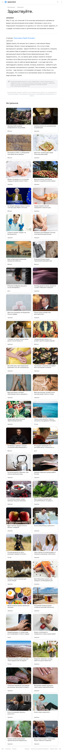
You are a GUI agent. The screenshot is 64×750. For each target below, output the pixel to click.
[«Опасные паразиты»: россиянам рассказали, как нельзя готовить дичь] (18, 679)
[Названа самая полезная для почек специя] (18, 573)
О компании (8, 748)
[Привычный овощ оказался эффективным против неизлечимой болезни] (18, 413)
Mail (3, 748)
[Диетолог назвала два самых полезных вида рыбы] (45, 146)
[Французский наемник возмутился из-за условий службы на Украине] (18, 120)
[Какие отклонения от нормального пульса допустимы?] (45, 626)
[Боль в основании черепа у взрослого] (18, 706)
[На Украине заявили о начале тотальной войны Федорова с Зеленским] (18, 440)
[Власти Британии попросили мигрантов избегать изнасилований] (18, 253)
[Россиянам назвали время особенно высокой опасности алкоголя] (45, 599)
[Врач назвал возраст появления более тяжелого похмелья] (45, 733)
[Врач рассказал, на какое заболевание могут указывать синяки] (18, 386)
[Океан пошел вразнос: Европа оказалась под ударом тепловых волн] (45, 413)
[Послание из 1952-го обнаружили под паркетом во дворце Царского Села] (18, 146)
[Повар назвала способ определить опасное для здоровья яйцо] (45, 200)
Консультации (11, 7)
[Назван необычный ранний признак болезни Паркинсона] (18, 733)
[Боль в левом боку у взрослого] (45, 520)
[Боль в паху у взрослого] (45, 706)
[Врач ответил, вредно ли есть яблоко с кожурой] (18, 520)
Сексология (20, 7)
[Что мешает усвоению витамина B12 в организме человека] (45, 360)
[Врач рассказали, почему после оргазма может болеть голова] (45, 386)
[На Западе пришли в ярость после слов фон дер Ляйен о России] (18, 200)
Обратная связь (54, 748)
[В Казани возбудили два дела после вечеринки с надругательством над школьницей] (18, 280)
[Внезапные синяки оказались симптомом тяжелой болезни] (45, 679)
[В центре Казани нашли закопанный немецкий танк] (45, 253)
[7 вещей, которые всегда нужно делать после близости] (18, 333)
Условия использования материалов (40, 748)
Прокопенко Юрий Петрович (24, 38)
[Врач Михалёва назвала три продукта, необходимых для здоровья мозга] (45, 573)
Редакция (27, 748)
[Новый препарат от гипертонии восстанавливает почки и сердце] (18, 626)
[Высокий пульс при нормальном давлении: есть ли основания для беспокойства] (18, 360)
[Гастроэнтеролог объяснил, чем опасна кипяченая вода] (18, 466)
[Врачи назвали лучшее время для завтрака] (18, 599)
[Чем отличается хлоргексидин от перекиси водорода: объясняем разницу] (45, 546)
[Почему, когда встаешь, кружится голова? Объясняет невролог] (45, 280)
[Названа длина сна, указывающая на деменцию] (45, 120)
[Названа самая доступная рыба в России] (45, 466)
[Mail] (6, 2)
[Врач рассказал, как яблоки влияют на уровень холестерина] (45, 173)
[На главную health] (11, 2)
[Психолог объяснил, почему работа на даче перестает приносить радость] (45, 653)
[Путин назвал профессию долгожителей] (45, 306)
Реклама (14, 748)
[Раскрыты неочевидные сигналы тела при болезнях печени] (45, 226)
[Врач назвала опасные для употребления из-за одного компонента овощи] (45, 493)
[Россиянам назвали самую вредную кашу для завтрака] (18, 493)
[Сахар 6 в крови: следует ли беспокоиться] (18, 226)
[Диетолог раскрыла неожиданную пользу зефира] (18, 306)
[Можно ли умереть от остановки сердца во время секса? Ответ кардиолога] (18, 173)
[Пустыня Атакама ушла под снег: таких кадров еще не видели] (18, 653)
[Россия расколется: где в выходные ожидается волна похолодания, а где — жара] (18, 546)
